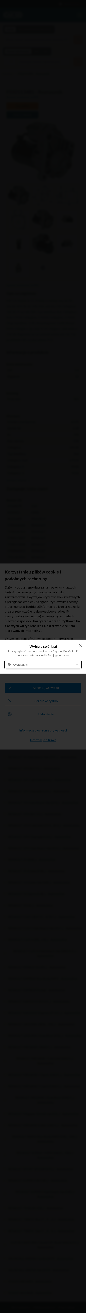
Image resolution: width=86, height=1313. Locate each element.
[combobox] (43, 665)
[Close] (80, 645)
